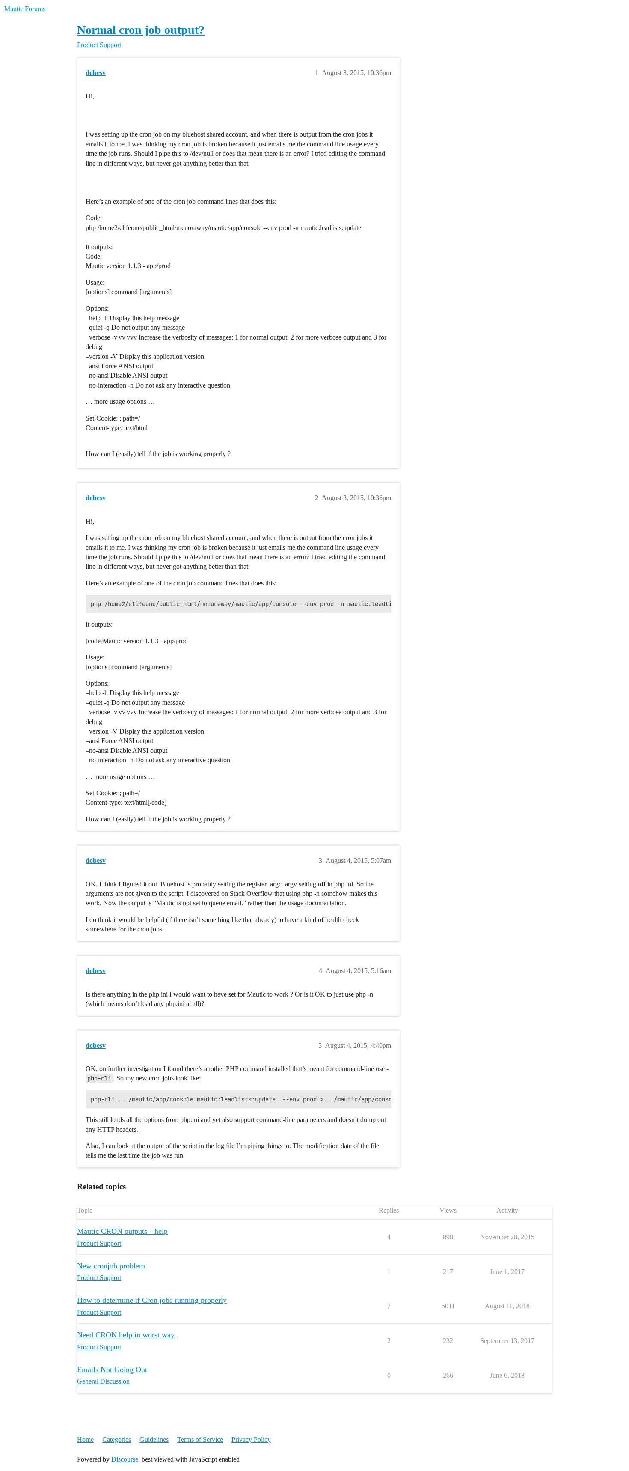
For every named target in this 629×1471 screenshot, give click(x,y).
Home (85, 1439)
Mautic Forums (24, 8)
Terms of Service (200, 1439)
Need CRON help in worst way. (126, 1335)
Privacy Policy (251, 1439)
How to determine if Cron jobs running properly (152, 1300)
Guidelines (154, 1439)
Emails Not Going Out (112, 1369)
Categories (116, 1439)
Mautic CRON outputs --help (122, 1231)
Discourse (124, 1459)
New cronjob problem (111, 1266)
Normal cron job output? (141, 29)
